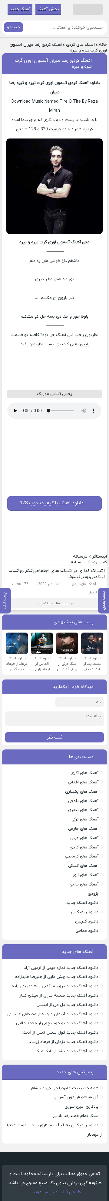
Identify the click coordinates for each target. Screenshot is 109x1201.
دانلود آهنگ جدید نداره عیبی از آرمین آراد (61, 968)
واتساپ (15, 571)
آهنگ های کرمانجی (81, 856)
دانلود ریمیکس (84, 912)
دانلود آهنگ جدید (82, 903)
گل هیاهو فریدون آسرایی (76, 1097)
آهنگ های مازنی (84, 884)
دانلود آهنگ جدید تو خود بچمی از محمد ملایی (57, 1023)
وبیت (33, 1192)
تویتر (85, 577)
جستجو (13, 27)
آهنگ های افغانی (83, 782)
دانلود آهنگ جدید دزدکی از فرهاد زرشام (63, 1042)
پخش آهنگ (48, 9)
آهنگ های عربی (84, 838)
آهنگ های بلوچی (83, 801)
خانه (103, 45)
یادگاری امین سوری (81, 1106)
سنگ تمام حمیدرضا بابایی (75, 1116)
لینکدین (97, 577)
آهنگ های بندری (83, 810)
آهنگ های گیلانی (83, 866)
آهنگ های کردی (80, 45)
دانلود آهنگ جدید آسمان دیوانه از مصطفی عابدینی (52, 1014)
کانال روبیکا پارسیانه (89, 562)
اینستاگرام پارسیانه (90, 556)
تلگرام (27, 571)
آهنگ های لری (85, 875)
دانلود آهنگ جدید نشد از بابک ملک (66, 1051)
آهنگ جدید (20, 9)
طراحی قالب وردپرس (61, 1192)
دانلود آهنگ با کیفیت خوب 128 (52, 503)
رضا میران (45, 603)
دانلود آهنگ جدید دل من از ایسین (67, 1005)
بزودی (93, 894)
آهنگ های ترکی (84, 819)
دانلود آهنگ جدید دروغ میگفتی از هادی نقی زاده (55, 986)
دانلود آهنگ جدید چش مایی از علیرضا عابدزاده (56, 977)
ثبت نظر (54, 737)
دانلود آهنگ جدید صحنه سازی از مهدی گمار (58, 995)
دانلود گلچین (86, 921)
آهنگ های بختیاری (81, 792)
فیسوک (74, 577)
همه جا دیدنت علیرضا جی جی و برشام (64, 1088)
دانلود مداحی (87, 931)
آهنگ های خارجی (83, 829)
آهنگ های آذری (84, 773)
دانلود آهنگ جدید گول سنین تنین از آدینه (59, 1032)
